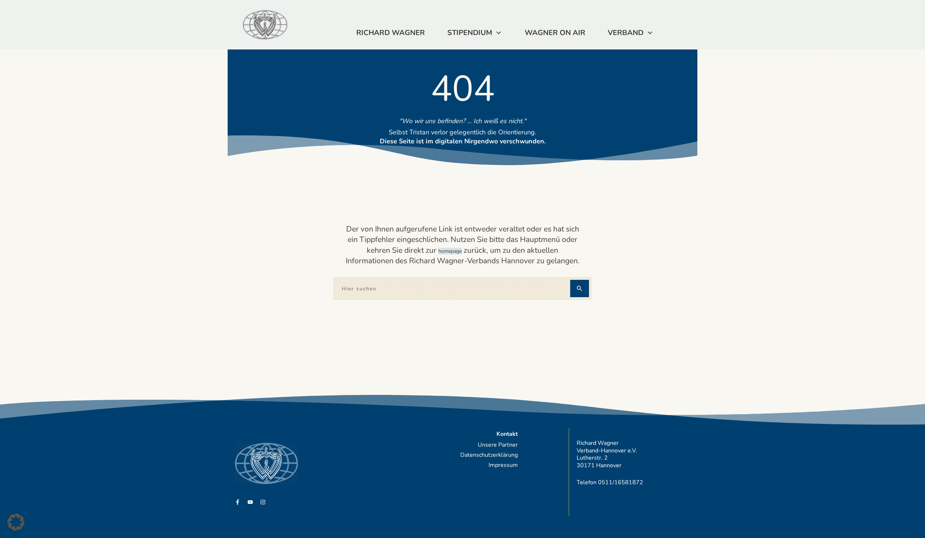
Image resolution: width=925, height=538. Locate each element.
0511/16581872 (620, 482)
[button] (16, 522)
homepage (450, 251)
